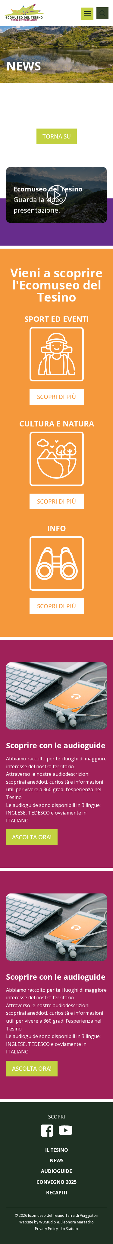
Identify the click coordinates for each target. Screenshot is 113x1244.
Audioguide (56, 1171)
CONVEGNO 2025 (56, 1182)
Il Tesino (56, 1150)
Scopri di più (56, 397)
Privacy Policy (46, 1228)
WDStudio (47, 1222)
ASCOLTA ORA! (32, 837)
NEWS (57, 1161)
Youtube (65, 1131)
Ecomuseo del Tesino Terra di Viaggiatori (24, 12)
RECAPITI (56, 1193)
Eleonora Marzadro (77, 1222)
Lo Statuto (69, 1228)
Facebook (47, 1131)
